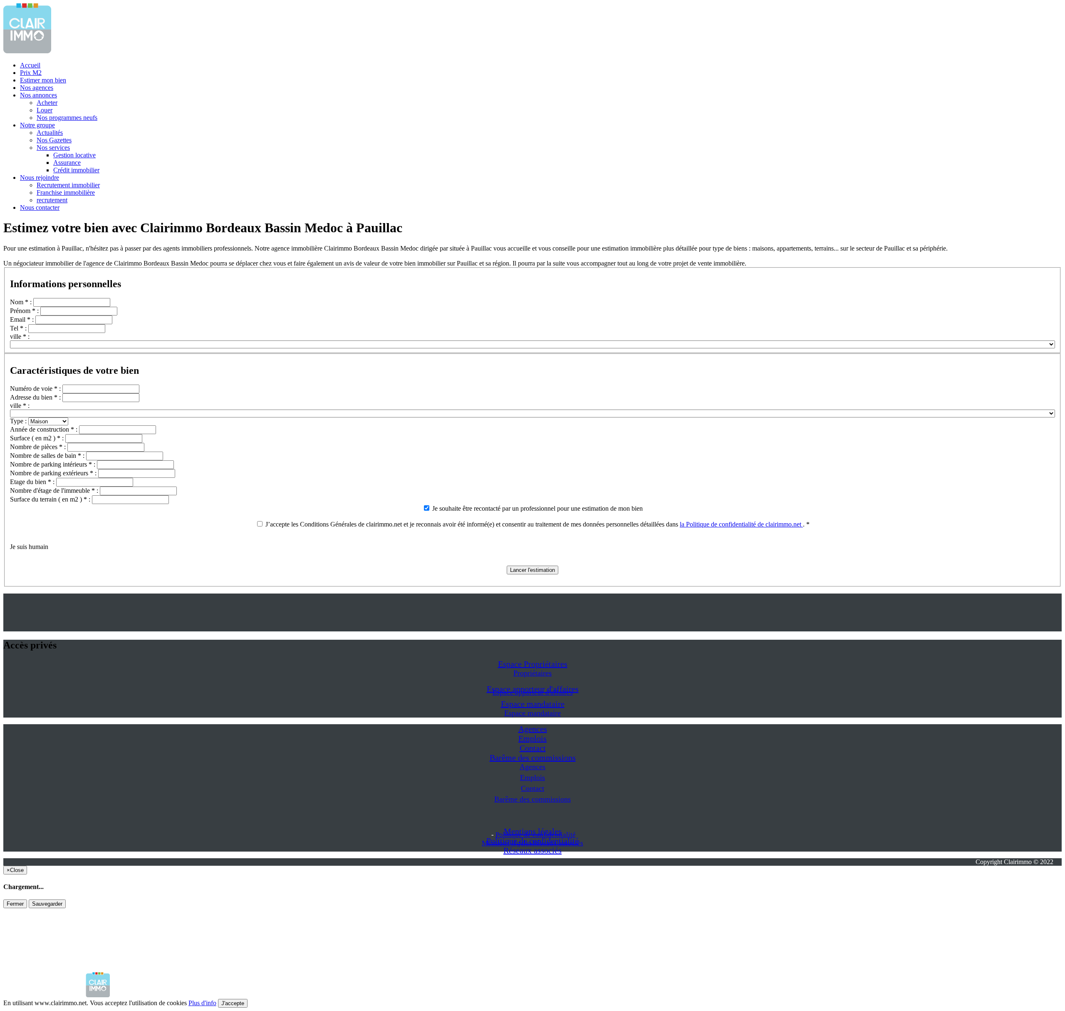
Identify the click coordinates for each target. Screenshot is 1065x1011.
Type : (19, 421)
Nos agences (36, 87)
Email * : (22, 319)
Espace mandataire (533, 703)
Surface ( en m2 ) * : (37, 438)
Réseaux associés (532, 850)
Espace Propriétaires (532, 663)
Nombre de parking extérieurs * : (54, 473)
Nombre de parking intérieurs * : (53, 464)
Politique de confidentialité (535, 835)
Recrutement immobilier (68, 185)
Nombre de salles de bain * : (48, 455)
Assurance (67, 162)
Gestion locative (74, 155)
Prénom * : (25, 310)
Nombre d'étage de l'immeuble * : (55, 490)
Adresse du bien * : (36, 397)
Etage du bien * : (33, 481)
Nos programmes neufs (67, 117)
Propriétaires (532, 673)
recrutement (52, 200)
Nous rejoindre (39, 177)
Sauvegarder (47, 904)
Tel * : (19, 328)
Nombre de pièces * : (38, 446)
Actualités (50, 132)
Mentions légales (507, 843)
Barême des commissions (533, 757)
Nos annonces (38, 95)
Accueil (30, 65)
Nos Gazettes (54, 140)
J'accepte (232, 1003)
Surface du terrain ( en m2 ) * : (51, 499)
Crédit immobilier (76, 170)
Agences (532, 728)
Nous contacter (39, 207)
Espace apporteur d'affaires (533, 692)
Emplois (532, 738)
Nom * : (21, 302)
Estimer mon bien (43, 80)
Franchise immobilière (66, 192)
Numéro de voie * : (36, 388)
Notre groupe (37, 125)
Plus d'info (202, 1002)
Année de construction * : (44, 429)
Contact (533, 748)
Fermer (15, 904)
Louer (44, 110)
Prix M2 (31, 72)
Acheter (47, 102)
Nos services (53, 147)
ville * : (20, 336)
